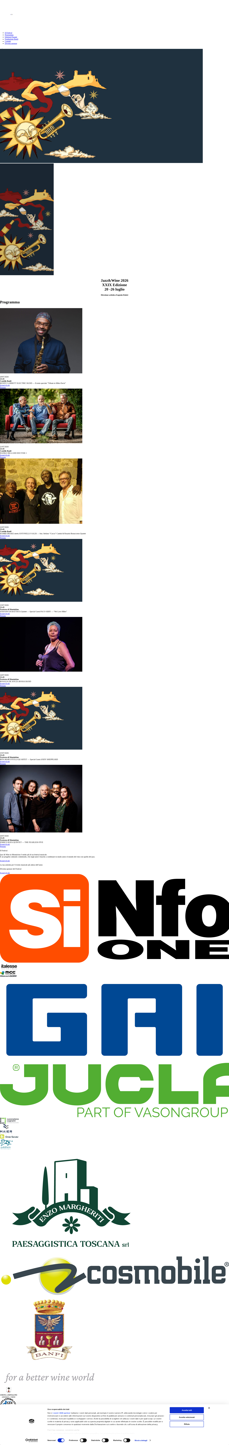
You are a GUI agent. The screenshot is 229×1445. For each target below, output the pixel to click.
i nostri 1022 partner (61, 1413)
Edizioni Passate (11, 37)
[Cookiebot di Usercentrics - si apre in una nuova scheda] (31, 1440)
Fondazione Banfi (11, 39)
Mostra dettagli (141, 1440)
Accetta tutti (187, 1410)
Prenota (3, 387)
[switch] (83, 1440)
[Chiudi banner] (209, 1408)
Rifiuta (187, 1424)
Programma (9, 35)
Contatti (8, 41)
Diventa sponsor (11, 43)
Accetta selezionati (187, 1417)
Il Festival (8, 33)
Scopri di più (5, 385)
